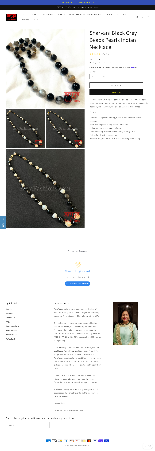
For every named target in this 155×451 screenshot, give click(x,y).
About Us (9, 313)
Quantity (92, 72)
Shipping (92, 63)
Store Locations (12, 326)
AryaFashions (74, 445)
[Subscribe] (47, 425)
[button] (25, 14)
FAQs (8, 322)
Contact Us (10, 318)
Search (9, 309)
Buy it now (116, 92)
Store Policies (11, 330)
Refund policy (11, 339)
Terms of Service (12, 335)
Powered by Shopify (84, 445)
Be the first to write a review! (77, 283)
